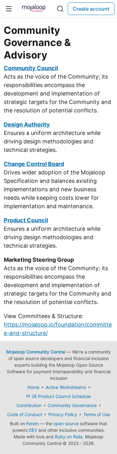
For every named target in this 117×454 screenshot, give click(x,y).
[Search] (60, 9)
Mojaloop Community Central (35, 351)
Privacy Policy (62, 414)
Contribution (29, 405)
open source (66, 423)
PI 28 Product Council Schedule (58, 396)
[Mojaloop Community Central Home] (33, 9)
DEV (33, 430)
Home (33, 387)
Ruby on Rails (68, 436)
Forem (32, 423)
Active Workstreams (66, 387)
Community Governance (72, 405)
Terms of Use (96, 414)
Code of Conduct (24, 414)
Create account (91, 9)
